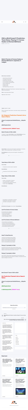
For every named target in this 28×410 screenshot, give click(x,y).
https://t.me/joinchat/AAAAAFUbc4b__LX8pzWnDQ (14, 121)
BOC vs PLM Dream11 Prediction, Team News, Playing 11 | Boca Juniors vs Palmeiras (20, 381)
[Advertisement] (14, 5)
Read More (3, 396)
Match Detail (17, 341)
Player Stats (17, 342)
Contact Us (17, 338)
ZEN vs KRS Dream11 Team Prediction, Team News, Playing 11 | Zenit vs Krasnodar (7, 361)
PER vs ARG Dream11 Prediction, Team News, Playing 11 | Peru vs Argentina (20, 361)
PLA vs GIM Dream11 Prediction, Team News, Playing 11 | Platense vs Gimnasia (6, 381)
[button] (2, 21)
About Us (17, 337)
